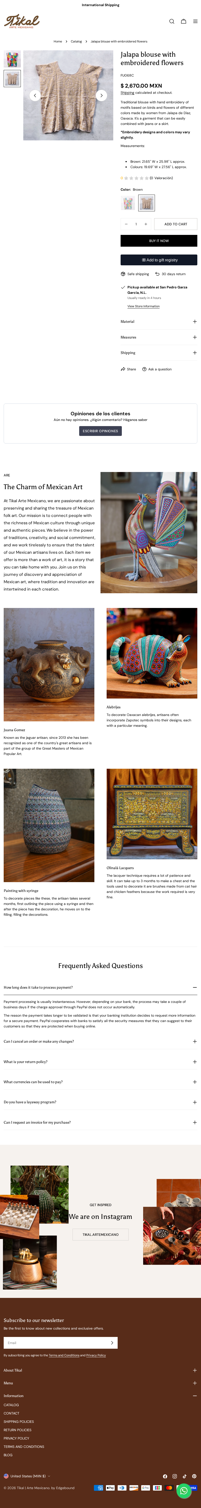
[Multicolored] (128, 203)
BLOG (8, 1455)
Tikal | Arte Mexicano (33, 1488)
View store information (143, 306)
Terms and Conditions (64, 1355)
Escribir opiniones (100, 431)
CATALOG (11, 1405)
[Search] (172, 21)
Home (58, 41)
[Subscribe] (112, 1343)
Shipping (127, 92)
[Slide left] (35, 95)
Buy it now (159, 241)
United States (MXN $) (28, 1476)
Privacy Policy (96, 1355)
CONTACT (11, 1413)
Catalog (76, 41)
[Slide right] (101, 95)
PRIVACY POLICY (16, 1438)
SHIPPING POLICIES (19, 1421)
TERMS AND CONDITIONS (24, 1446)
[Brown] (146, 203)
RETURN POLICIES (17, 1430)
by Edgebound (63, 1488)
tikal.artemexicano (101, 1234)
